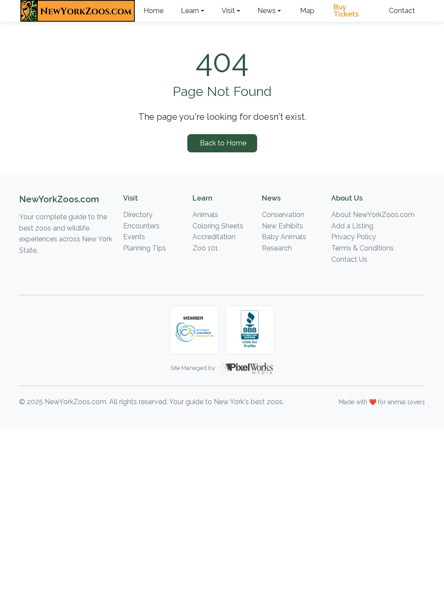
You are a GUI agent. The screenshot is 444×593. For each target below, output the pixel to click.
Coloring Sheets (218, 226)
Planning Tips (144, 248)
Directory (138, 215)
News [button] (267, 11)
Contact (402, 11)
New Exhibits (282, 226)
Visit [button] (228, 11)
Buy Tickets (346, 10)
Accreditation (214, 237)
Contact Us (349, 259)
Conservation (283, 215)
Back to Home (222, 143)
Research (277, 248)
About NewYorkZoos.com (373, 215)
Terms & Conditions (362, 248)
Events (134, 237)
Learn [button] (190, 11)
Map (307, 11)
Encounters (141, 226)
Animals (205, 215)
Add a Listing (352, 226)
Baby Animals (284, 237)
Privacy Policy (353, 237)
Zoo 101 (205, 248)
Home (153, 11)
